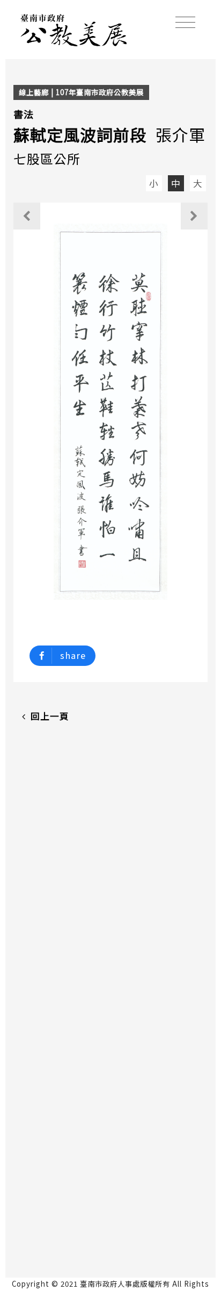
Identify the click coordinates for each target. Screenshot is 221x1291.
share (73, 655)
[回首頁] (74, 28)
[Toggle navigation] (185, 22)
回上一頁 (50, 715)
